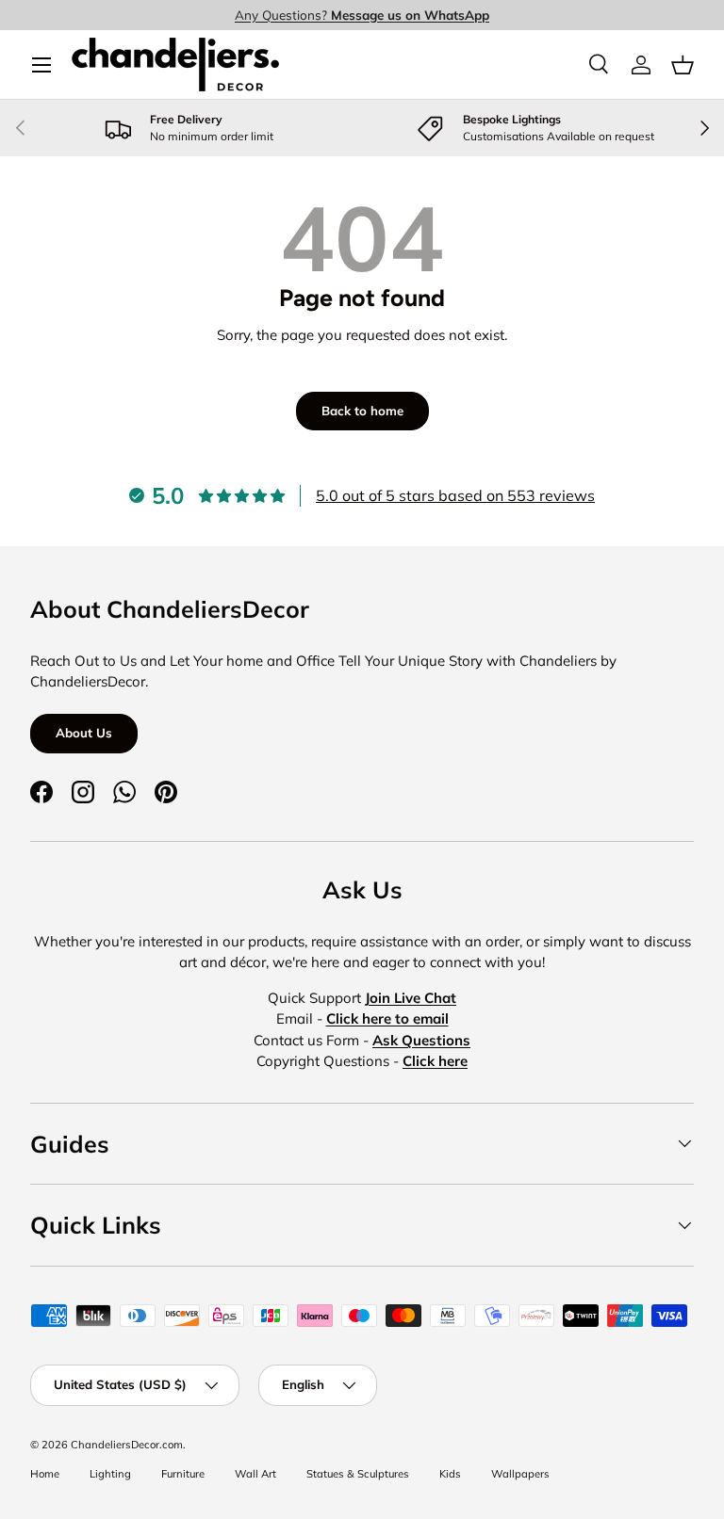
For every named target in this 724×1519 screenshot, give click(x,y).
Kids (450, 1473)
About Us (84, 732)
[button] (682, 65)
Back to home (362, 410)
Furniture (183, 1473)
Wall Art (255, 1473)
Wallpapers (520, 1473)
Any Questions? (362, 15)
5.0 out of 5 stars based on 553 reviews (455, 495)
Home (44, 1473)
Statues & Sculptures (357, 1473)
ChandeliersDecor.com (127, 1444)
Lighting (110, 1473)
